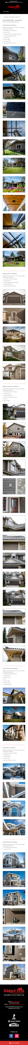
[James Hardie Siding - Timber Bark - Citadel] (14, 779)
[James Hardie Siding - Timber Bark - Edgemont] (14, 304)
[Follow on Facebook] (11, 1036)
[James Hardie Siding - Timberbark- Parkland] (14, 61)
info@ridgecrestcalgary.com (16, 1004)
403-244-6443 (16, 1001)
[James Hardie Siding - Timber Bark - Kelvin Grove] (14, 703)
